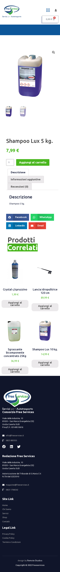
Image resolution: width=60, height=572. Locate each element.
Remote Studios (34, 560)
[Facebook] (4, 446)
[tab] (18, 172)
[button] (47, 10)
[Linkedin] (11, 446)
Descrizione (18, 172)
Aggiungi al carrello (32, 162)
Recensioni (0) (19, 186)
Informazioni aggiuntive (25, 179)
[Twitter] (18, 446)
